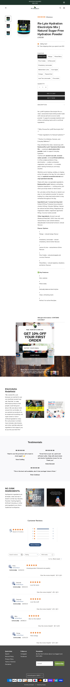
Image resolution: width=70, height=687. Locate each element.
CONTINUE (35, 355)
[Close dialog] (51, 324)
